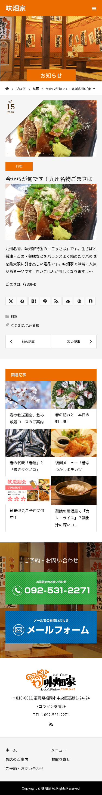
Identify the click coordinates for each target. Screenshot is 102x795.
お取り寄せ (60, 759)
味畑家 (15, 8)
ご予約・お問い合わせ (24, 768)
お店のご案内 (16, 759)
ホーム (11, 750)
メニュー (58, 750)
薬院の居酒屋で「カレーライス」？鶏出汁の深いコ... (72, 517)
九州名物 (32, 325)
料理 (19, 166)
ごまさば (17, 325)
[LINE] (45, 301)
